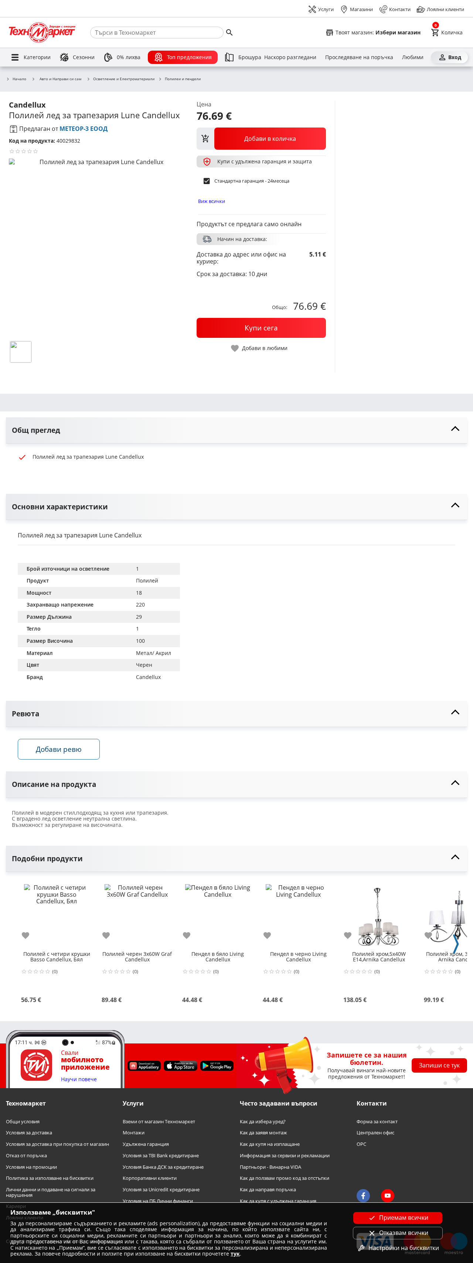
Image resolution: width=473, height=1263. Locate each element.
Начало (19, 79)
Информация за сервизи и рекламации (285, 1155)
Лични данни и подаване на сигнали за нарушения (50, 1192)
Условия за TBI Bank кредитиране (161, 1155)
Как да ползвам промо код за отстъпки (284, 1178)
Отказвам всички (403, 1233)
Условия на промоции (31, 1167)
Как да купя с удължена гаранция (278, 1201)
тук (235, 1253)
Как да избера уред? (263, 1121)
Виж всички (211, 201)
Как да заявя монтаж (263, 1133)
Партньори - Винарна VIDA (270, 1167)
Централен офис (375, 1133)
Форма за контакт (377, 1121)
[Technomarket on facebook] (363, 1195)
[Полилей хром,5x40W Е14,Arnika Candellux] (378, 913)
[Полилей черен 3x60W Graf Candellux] (137, 913)
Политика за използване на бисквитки (49, 1178)
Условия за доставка (29, 1133)
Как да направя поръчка (268, 1189)
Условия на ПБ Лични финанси (158, 1201)
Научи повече (79, 1079)
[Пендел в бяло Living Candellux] (217, 913)
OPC (361, 1144)
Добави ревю (59, 749)
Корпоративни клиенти (150, 1178)
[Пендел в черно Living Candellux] (298, 913)
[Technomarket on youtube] (387, 1195)
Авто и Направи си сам (60, 78)
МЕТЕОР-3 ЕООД (83, 128)
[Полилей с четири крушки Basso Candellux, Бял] (56, 913)
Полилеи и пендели (183, 79)
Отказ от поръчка (26, 1155)
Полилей (147, 580)
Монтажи (133, 1133)
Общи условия (23, 1121)
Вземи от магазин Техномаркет (159, 1121)
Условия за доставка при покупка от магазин (57, 1144)
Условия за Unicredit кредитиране (161, 1189)
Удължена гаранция (146, 1144)
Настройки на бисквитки (403, 1248)
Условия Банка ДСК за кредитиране (163, 1167)
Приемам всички (403, 1217)
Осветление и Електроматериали (123, 79)
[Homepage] (42, 32)
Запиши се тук (439, 1066)
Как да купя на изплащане (270, 1144)
